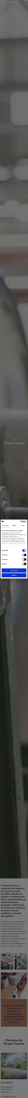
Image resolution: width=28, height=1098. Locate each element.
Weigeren (14, 575)
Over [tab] (23, 525)
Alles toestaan (14, 570)
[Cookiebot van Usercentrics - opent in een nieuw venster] (20, 522)
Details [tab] (14, 525)
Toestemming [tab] (5, 525)
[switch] (24, 555)
